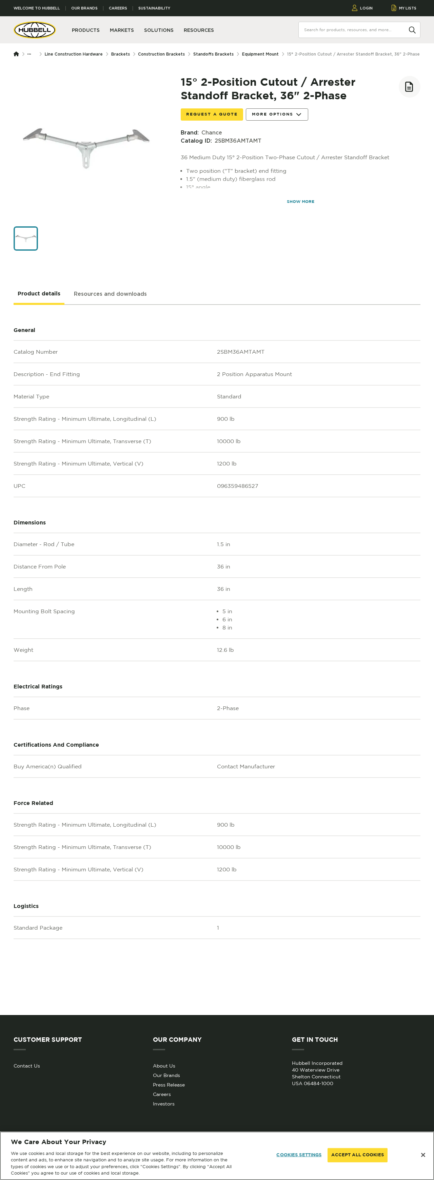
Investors (164, 1103)
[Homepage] (18, 54)
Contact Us (27, 1066)
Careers (118, 8)
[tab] (39, 294)
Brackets (120, 54)
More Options (272, 114)
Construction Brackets (161, 54)
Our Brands (84, 8)
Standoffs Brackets (213, 54)
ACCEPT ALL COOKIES (357, 1155)
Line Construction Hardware (74, 54)
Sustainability (154, 8)
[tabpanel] (217, 660)
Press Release (169, 1085)
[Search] (412, 29)
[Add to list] (409, 87)
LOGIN (366, 8)
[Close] (423, 1154)
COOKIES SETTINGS (298, 1155)
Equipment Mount (260, 54)
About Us (164, 1066)
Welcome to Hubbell (37, 8)
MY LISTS (407, 8)
